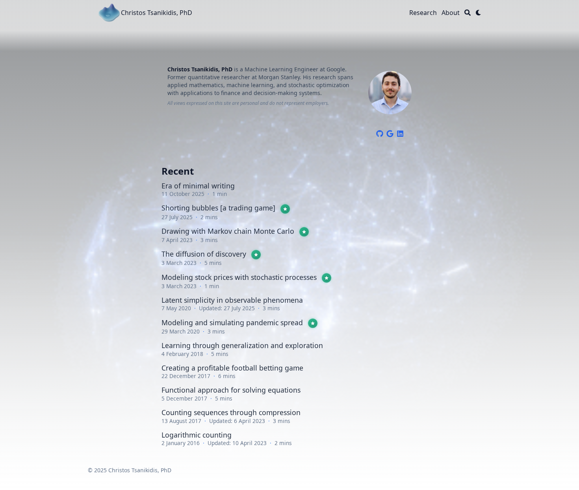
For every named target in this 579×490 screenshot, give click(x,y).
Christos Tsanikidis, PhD (156, 12)
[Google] (390, 132)
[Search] (467, 12)
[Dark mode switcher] (478, 12)
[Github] (380, 132)
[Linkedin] (400, 132)
